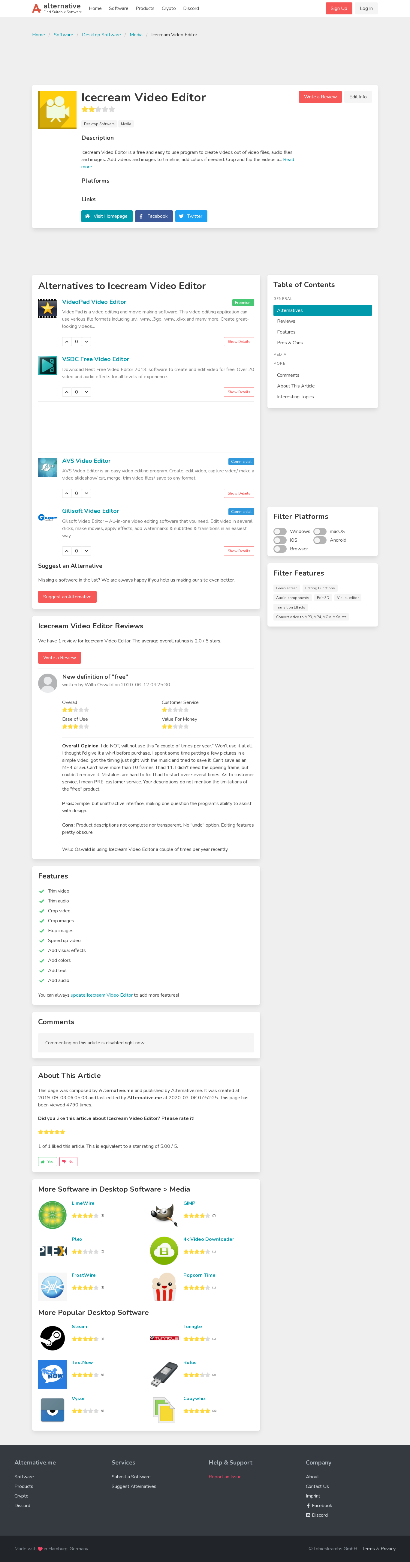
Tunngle (192, 1326)
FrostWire (84, 1275)
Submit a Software (131, 1477)
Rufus (190, 1362)
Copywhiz (194, 1398)
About (312, 1477)
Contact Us (317, 1486)
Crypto (169, 8)
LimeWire (83, 1203)
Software (118, 8)
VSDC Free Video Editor (95, 359)
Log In (366, 8)
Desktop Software (101, 34)
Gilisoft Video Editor (90, 511)
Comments (288, 375)
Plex (77, 1239)
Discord (191, 8)
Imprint (313, 1496)
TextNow (82, 1362)
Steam (79, 1326)
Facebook (157, 216)
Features (286, 332)
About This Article (296, 386)
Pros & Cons (290, 343)
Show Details (239, 341)
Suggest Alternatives (134, 1486)
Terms (368, 1549)
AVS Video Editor (86, 461)
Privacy (388, 1549)
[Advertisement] (205, 61)
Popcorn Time (199, 1275)
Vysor (78, 1398)
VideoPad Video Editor (94, 302)
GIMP (189, 1203)
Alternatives (290, 310)
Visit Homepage (111, 216)
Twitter (194, 216)
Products (145, 8)
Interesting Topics (295, 396)
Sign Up (339, 8)
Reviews (286, 321)
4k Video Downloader (208, 1239)
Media (136, 34)
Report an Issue (225, 1477)
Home (95, 8)
